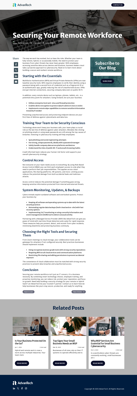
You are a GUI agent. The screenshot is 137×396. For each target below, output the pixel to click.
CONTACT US (117, 5)
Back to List (28, 292)
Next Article (77, 292)
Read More (22, 363)
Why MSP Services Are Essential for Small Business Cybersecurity (105, 343)
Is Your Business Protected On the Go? (30, 342)
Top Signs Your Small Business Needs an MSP (65, 342)
